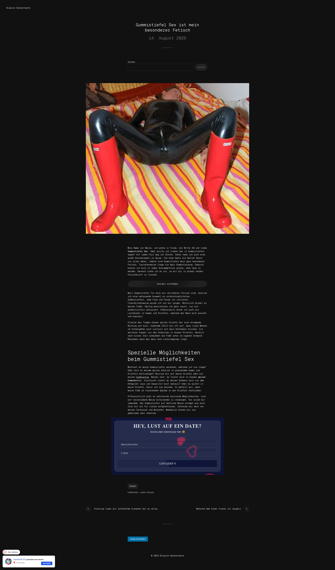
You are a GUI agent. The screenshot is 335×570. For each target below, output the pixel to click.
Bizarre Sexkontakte (18, 8)
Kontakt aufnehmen (167, 284)
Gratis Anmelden (138, 539)
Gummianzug (142, 377)
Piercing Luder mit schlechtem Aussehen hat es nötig (125, 509)
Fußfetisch (133, 492)
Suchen (131, 62)
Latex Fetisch (147, 492)
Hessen (133, 486)
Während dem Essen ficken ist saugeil (218, 509)
